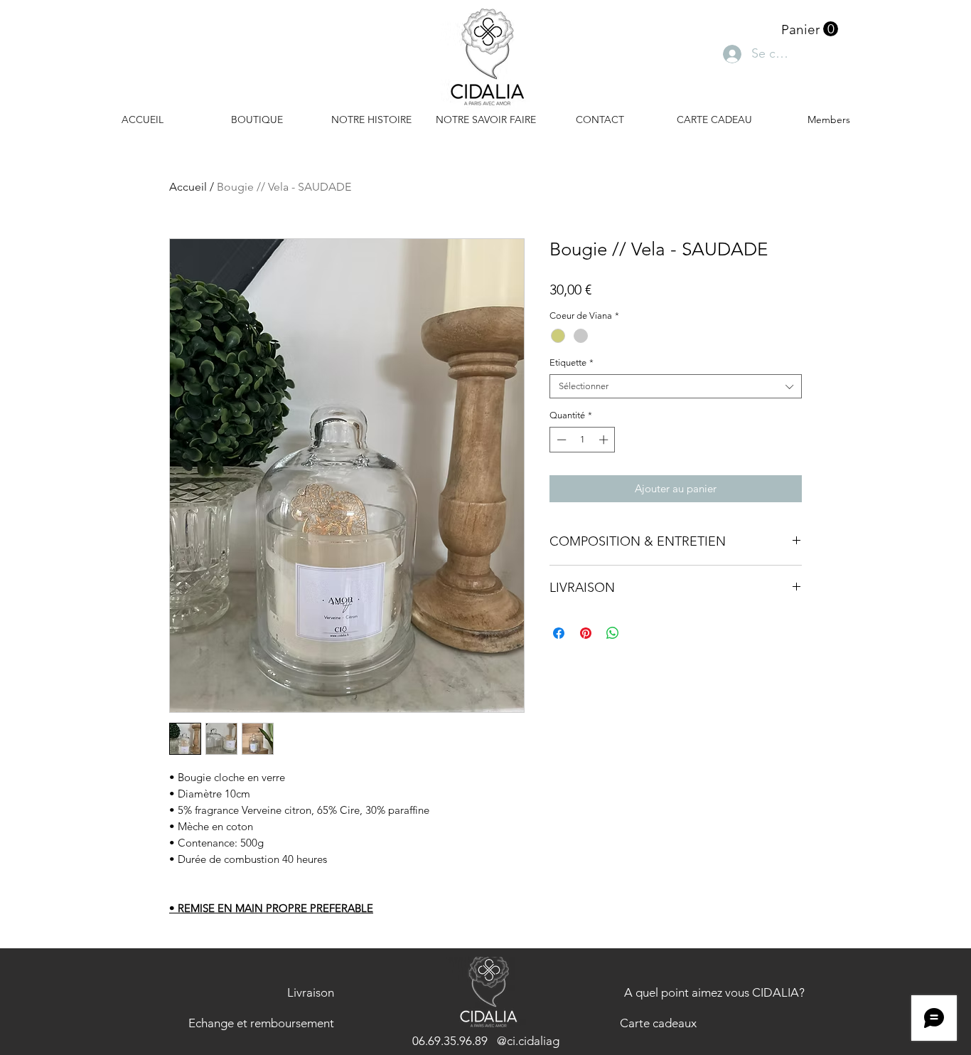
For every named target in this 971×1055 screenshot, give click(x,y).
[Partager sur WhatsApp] (612, 633)
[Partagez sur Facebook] (558, 633)
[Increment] (604, 440)
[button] (809, 29)
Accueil (188, 186)
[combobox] (675, 386)
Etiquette (571, 362)
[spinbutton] (582, 440)
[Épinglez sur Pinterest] (585, 633)
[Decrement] (560, 440)
